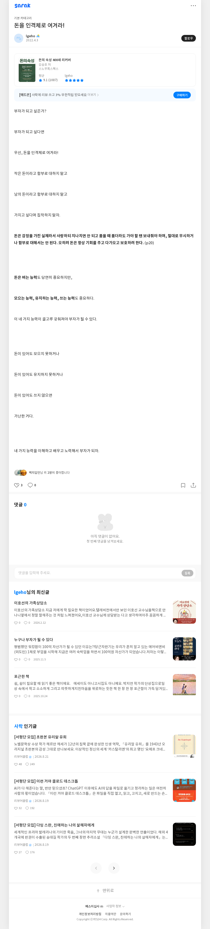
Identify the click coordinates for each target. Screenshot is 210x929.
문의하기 (125, 914)
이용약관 (110, 914)
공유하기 (193, 485)
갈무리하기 (183, 485)
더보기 (193, 5)
